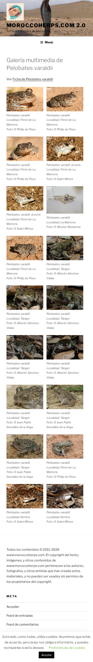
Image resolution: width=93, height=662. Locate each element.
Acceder (12, 607)
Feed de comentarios (22, 624)
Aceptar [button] (46, 655)
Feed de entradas (19, 616)
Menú (49, 42)
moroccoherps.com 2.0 (46, 25)
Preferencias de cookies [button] (67, 648)
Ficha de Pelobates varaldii (33, 79)
